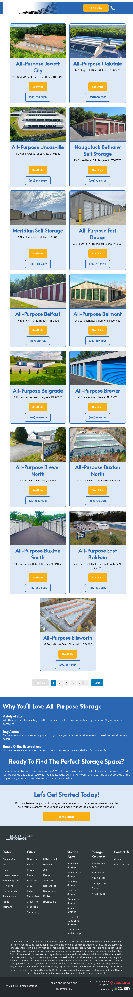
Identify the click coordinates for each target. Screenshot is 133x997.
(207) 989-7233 (97, 417)
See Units (37, 86)
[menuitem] (12, 859)
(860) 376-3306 (38, 97)
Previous (40, 682)
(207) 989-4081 (38, 500)
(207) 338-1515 (38, 340)
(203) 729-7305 (98, 180)
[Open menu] (124, 8)
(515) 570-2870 (97, 264)
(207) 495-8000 (38, 417)
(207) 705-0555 (98, 500)
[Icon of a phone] (113, 9)
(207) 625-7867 (97, 587)
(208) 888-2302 (38, 264)
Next (97, 682)
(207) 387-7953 (97, 340)
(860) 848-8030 (38, 180)
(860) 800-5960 (98, 97)
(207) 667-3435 (68, 664)
